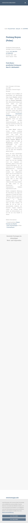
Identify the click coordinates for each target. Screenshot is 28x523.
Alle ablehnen (14, 519)
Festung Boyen (10, 227)
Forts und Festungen (12, 225)
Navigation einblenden (8, 2)
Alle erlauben (14, 516)
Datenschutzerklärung (8, 512)
